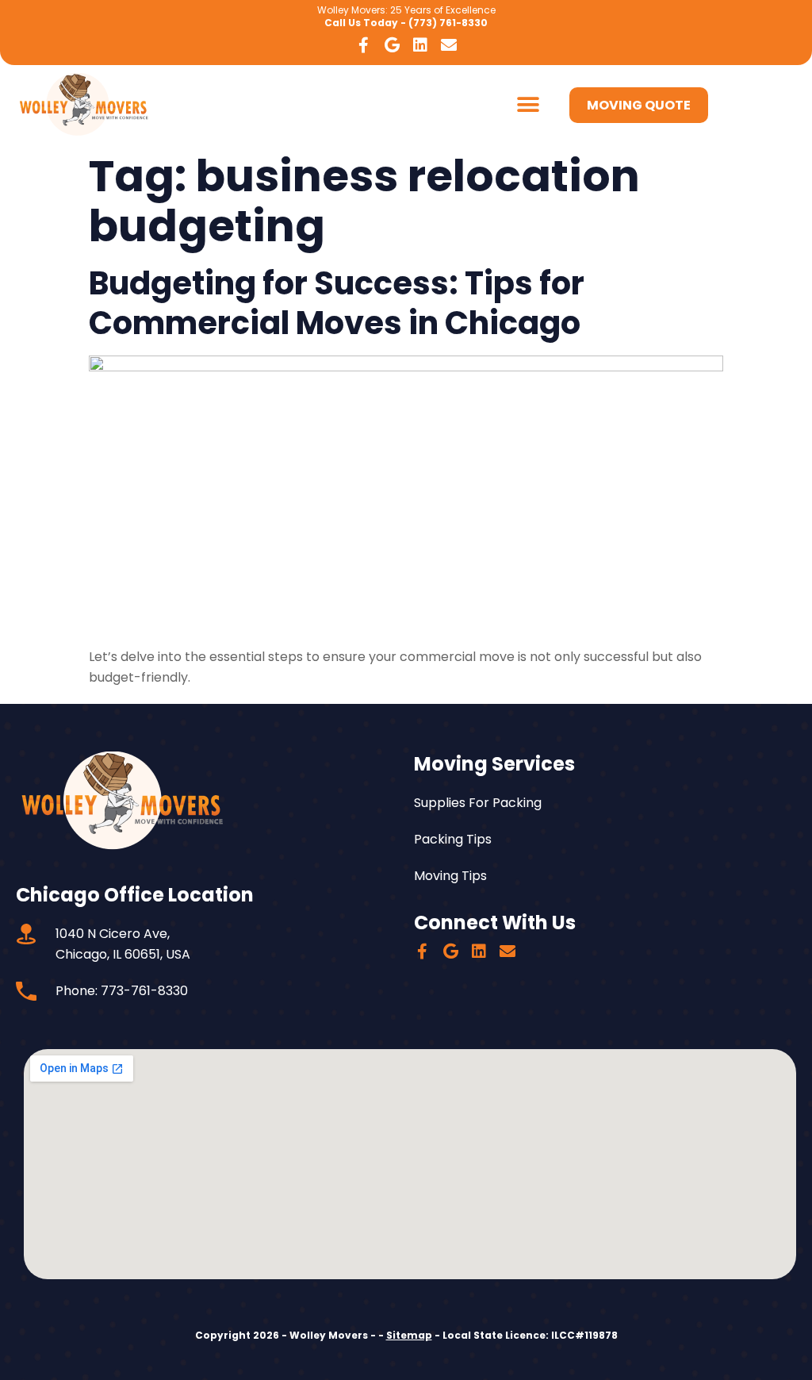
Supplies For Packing (478, 803)
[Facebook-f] (363, 45)
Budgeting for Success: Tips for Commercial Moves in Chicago (336, 303)
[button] (528, 105)
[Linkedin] (420, 45)
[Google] (392, 45)
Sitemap (409, 1335)
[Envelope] (449, 45)
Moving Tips (450, 876)
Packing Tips (453, 839)
